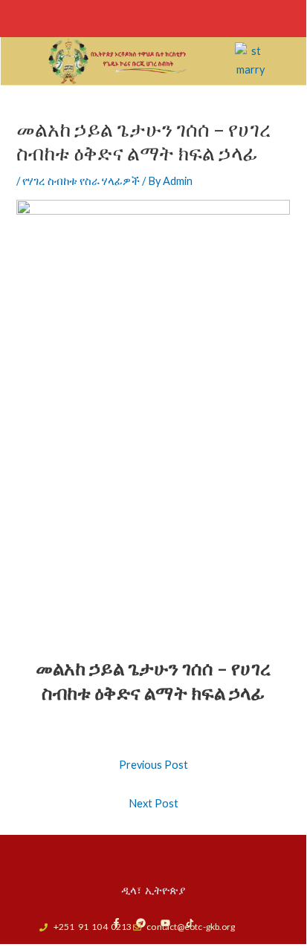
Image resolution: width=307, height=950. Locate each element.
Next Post (153, 803)
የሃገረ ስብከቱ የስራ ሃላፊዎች (81, 181)
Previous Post (153, 764)
